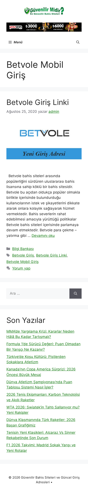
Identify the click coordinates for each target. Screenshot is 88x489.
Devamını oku (43, 235)
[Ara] (75, 293)
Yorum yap (21, 268)
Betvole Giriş (23, 255)
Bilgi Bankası (23, 249)
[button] (78, 42)
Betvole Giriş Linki (37, 102)
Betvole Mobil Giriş (22, 262)
